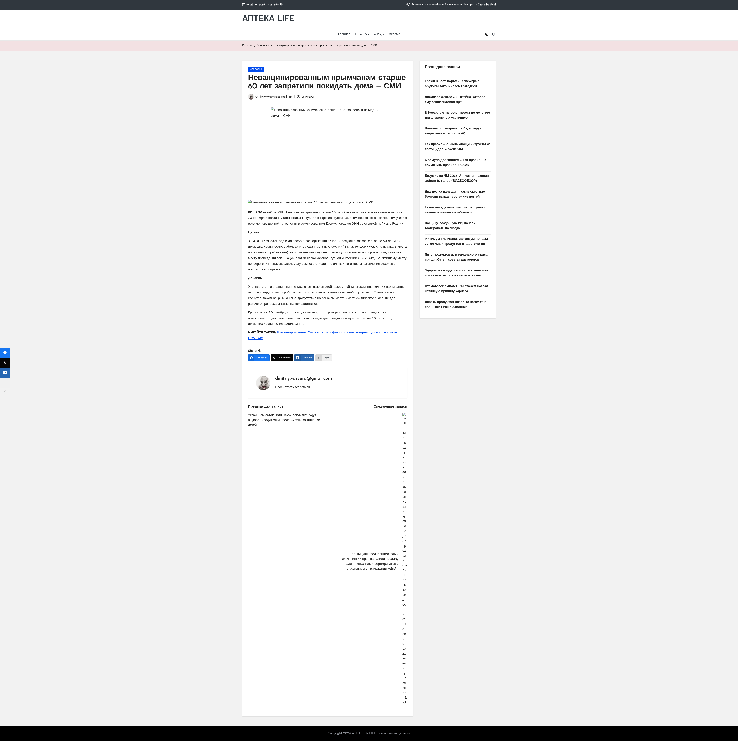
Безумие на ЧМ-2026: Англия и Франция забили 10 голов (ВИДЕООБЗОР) (457, 178)
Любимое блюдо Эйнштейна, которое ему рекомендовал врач (455, 99)
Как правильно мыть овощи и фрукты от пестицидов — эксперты (457, 147)
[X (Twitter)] (5, 363)
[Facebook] (5, 353)
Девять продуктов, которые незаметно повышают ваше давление (455, 304)
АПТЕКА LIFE (268, 19)
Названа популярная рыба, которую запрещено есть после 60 (453, 131)
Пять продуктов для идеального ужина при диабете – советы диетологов (456, 257)
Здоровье (256, 69)
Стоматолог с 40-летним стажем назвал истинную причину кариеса (456, 289)
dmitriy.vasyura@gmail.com (303, 378)
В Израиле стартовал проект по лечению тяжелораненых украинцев (457, 115)
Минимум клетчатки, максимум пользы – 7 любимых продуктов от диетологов (458, 241)
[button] (292, 387)
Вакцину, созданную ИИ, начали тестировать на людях (450, 226)
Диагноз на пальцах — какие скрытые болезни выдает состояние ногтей (455, 194)
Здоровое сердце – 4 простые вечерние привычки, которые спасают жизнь (456, 273)
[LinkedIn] (5, 373)
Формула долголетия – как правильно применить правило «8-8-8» (455, 162)
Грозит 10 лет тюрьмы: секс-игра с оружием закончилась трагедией (452, 84)
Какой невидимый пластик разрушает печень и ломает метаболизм (455, 210)
